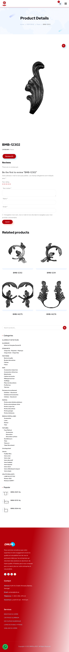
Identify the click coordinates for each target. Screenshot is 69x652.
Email (5, 207)
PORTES (4, 400)
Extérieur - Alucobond (10, 392)
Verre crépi (7, 458)
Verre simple (7, 471)
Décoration (9, 434)
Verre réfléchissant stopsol (12, 469)
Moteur (6, 422)
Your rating (5, 182)
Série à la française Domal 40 (12, 345)
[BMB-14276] (51, 294)
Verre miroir (7, 467)
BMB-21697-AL (16, 492)
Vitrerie (4, 451)
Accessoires (7, 418)
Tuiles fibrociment (9, 445)
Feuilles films (7, 454)
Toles (5, 441)
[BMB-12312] (17, 252)
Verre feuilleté (8, 462)
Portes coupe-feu (9, 406)
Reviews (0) (9, 156)
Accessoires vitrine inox (11, 372)
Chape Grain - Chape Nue (11, 353)
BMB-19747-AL (16, 500)
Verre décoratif (8, 460)
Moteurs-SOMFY (9, 480)
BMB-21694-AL (16, 508)
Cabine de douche (9, 376)
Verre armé (7, 456)
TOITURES (5, 428)
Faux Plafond (8, 430)
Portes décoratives (9, 408)
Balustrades (7, 374)
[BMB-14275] (17, 294)
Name (5, 199)
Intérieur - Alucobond (10, 397)
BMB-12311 (51, 273)
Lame (5, 420)
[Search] (64, 327)
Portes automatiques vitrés (12, 404)
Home (22, 24)
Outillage (6, 381)
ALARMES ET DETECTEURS (10, 340)
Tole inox (6, 387)
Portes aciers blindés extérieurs (13, 402)
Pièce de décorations (10, 383)
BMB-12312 (17, 273)
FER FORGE (30, 24)
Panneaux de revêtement (9, 390)
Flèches (6, 362)
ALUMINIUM (5, 343)
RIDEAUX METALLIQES (9, 416)
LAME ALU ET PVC (9, 476)
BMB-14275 (18, 314)
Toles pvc (7, 443)
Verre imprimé (8, 464)
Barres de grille (8, 358)
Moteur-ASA (8, 478)
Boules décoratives (9, 360)
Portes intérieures (9, 413)
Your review (7, 188)
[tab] (9, 156)
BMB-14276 (51, 314)
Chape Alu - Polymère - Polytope (13, 350)
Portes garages (8, 411)
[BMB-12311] (51, 252)
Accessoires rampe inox (11, 370)
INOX (3, 368)
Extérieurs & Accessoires (11, 394)
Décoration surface (11, 436)
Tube (5, 425)
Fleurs (39, 24)
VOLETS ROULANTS (8, 474)
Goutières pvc (8, 439)
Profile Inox (7, 385)
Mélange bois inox (9, 378)
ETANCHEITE (6, 348)
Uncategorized (6, 448)
